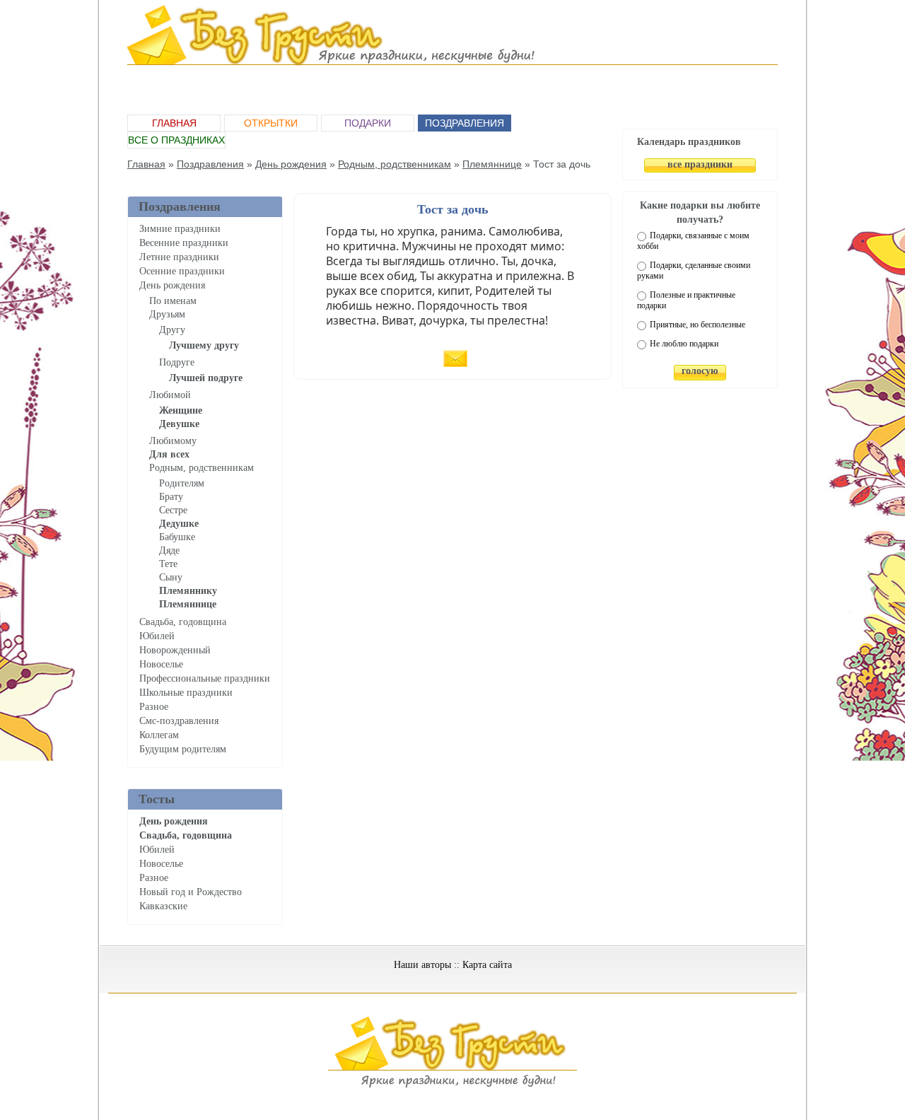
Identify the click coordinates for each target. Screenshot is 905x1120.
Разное (153, 706)
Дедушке (179, 523)
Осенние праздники (182, 271)
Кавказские (163, 906)
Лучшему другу (204, 345)
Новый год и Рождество (190, 892)
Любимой (170, 395)
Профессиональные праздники (204, 678)
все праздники (699, 164)
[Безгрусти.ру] (452, 1085)
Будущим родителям (182, 749)
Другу (172, 330)
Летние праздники (179, 257)
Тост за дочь (453, 209)
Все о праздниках (176, 140)
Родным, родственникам (394, 164)
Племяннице (492, 164)
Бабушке (177, 537)
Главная (174, 123)
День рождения (291, 164)
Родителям (181, 483)
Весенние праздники (183, 243)
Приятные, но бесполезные (697, 324)
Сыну (170, 577)
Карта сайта (487, 964)
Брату (171, 496)
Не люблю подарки (684, 344)
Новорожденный (175, 650)
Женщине (180, 410)
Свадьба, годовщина (182, 622)
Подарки (367, 123)
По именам (173, 301)
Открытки (271, 123)
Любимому (173, 441)
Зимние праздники (180, 228)
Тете (168, 564)
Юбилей (157, 636)
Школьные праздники (186, 692)
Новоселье (161, 664)
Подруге (176, 362)
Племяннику (188, 590)
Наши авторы (422, 964)
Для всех (169, 454)
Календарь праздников (689, 141)
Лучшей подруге (206, 378)
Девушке (179, 424)
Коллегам (159, 735)
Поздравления (464, 123)
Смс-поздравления (178, 721)
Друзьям (167, 314)
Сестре (173, 510)
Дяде (169, 550)
